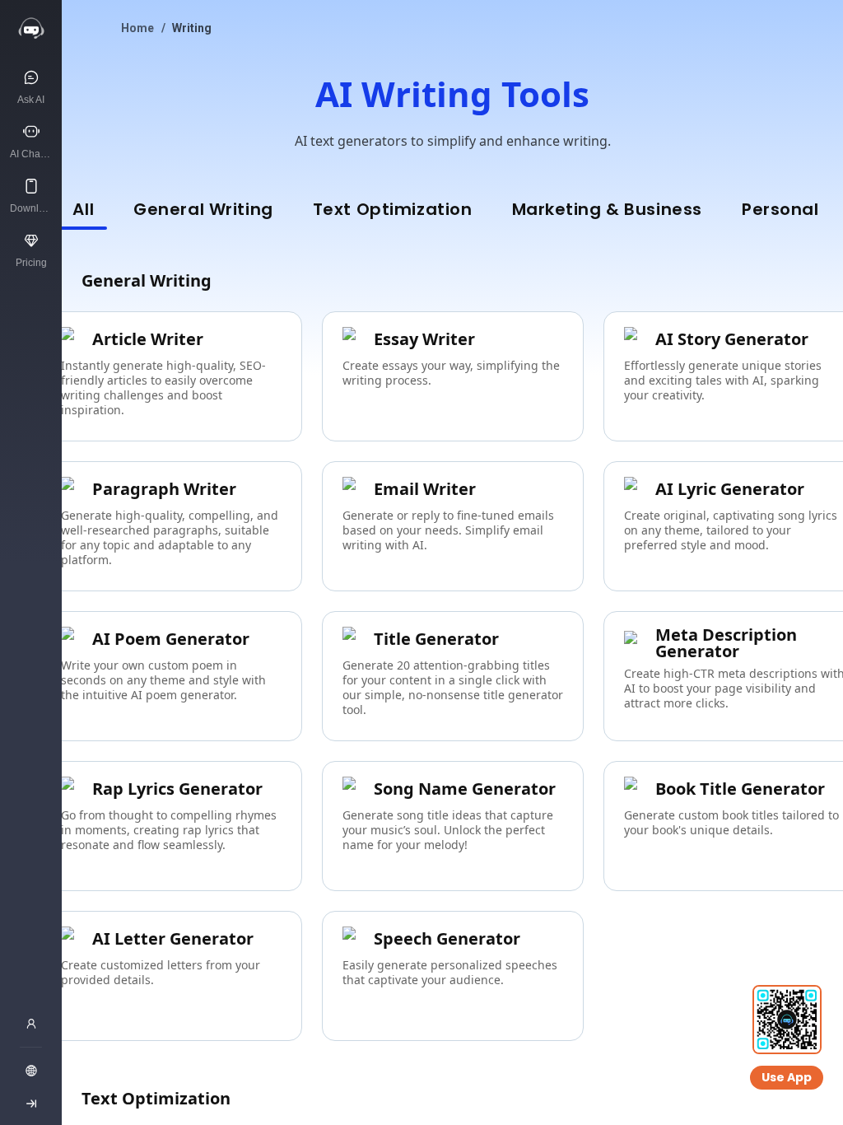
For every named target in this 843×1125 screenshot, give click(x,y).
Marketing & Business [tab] (607, 209)
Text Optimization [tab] (393, 209)
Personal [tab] (780, 209)
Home (138, 28)
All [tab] (83, 209)
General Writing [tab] (203, 209)
